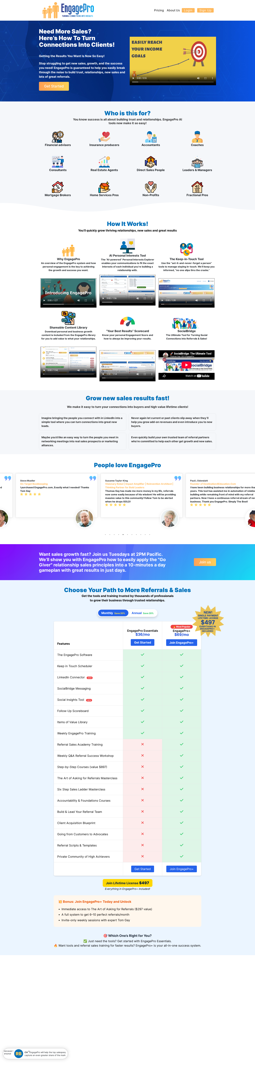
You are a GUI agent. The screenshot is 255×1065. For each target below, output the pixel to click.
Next (69, 1053)
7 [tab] (131, 534)
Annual (143, 613)
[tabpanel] (42, 495)
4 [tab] (118, 534)
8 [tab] (136, 534)
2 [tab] (109, 534)
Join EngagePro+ (181, 642)
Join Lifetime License (127, 883)
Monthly (113, 613)
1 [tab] (105, 534)
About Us (173, 10)
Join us (205, 562)
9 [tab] (140, 534)
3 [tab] (114, 534)
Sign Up (205, 10)
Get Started (54, 86)
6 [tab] (127, 534)
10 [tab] (145, 534)
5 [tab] (123, 534)
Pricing (159, 10)
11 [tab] (149, 534)
